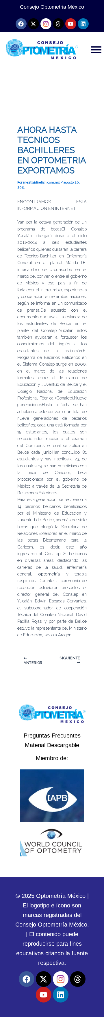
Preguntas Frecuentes (52, 735)
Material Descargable (52, 745)
